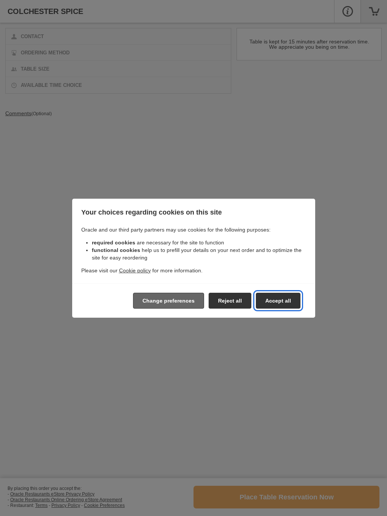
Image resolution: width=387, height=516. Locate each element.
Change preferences (168, 301)
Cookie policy (135, 270)
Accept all (278, 301)
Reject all (230, 301)
